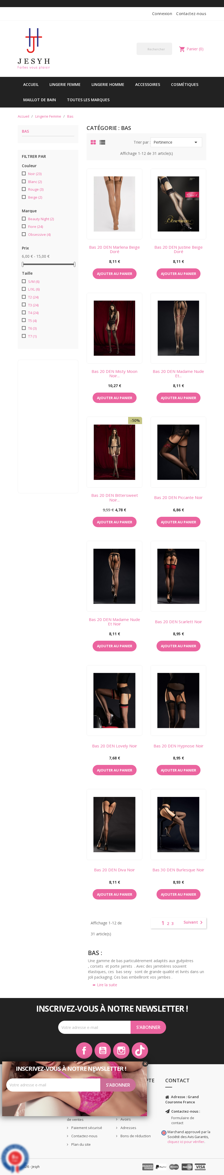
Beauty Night (41, 218)
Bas (25, 131)
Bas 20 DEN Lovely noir (114, 745)
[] (170, 54)
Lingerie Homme (108, 84)
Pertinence (176, 142)
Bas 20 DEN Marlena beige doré (114, 249)
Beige (35, 197)
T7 (32, 336)
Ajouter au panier (114, 273)
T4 (33, 312)
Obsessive (39, 234)
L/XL (34, 289)
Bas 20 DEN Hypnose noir (179, 745)
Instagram (121, 1050)
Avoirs (125, 1119)
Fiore (35, 226)
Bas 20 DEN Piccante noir (178, 497)
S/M (33, 281)
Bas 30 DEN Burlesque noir (178, 869)
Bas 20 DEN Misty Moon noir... (114, 374)
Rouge (35, 189)
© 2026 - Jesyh (29, 1166)
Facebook (84, 1050)
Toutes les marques (88, 99)
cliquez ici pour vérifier (185, 1141)
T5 (32, 320)
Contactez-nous (191, 13)
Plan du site (80, 1144)
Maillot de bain (39, 99)
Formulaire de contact (182, 1120)
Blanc (35, 181)
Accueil (31, 84)
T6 (32, 328)
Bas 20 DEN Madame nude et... (178, 374)
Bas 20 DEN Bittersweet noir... (114, 497)
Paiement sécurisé (86, 1127)
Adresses (128, 1127)
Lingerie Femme (65, 84)
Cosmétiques (184, 84)
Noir (35, 173)
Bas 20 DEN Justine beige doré (178, 249)
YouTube (103, 1050)
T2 (33, 297)
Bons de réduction (135, 1135)
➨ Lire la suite (105, 984)
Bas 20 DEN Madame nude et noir (114, 622)
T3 (33, 305)
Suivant (194, 922)
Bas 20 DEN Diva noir (114, 869)
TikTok (140, 1050)
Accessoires (147, 84)
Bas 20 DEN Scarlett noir (178, 621)
